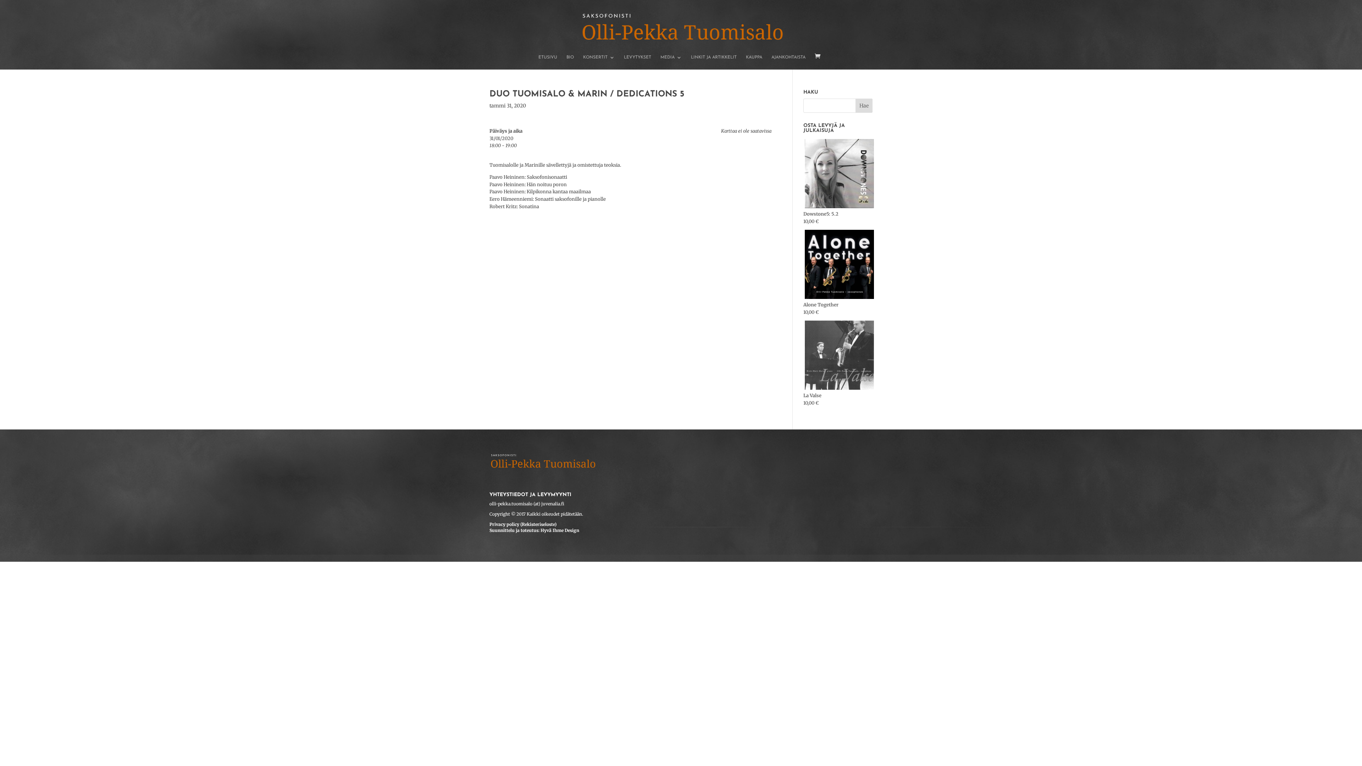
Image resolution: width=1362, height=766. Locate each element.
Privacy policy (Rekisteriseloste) (523, 524)
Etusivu (547, 57)
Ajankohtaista (788, 57)
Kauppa (754, 57)
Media (667, 57)
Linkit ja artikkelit (714, 57)
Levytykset (637, 57)
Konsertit (595, 57)
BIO (570, 57)
